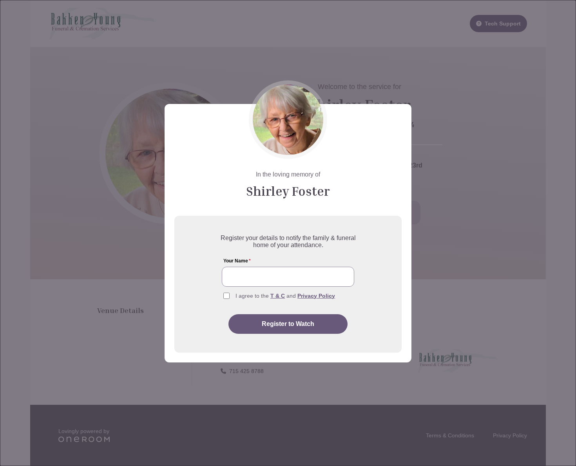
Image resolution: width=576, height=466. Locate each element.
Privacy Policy (316, 296)
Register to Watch (288, 323)
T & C (277, 296)
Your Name (237, 261)
